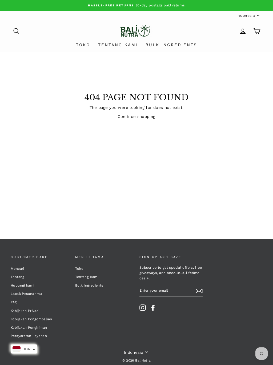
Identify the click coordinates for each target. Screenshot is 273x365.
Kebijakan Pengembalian (31, 319)
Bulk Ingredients (171, 44)
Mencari (17, 269)
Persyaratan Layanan (29, 336)
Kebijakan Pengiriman (29, 328)
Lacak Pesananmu (26, 294)
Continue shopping (136, 116)
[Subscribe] (199, 290)
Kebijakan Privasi (25, 311)
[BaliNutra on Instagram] (142, 307)
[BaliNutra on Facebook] (153, 307)
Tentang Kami (118, 44)
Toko (83, 44)
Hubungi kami (22, 285)
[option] (136, 5)
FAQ (14, 302)
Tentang (18, 277)
